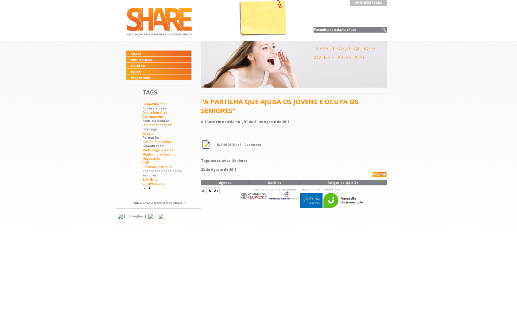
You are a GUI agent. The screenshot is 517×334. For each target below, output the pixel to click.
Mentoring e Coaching (159, 154)
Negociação (151, 158)
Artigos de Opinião (343, 183)
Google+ (136, 216)
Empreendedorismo (157, 125)
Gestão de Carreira (156, 142)
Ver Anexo (252, 145)
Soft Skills (149, 179)
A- (204, 191)
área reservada (368, 3)
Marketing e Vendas (157, 150)
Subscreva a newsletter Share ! (159, 203)
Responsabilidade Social (162, 171)
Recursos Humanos (157, 167)
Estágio (148, 133)
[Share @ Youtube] (150, 216)
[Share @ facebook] (161, 216)
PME (145, 163)
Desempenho (152, 117)
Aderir (136, 71)
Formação (150, 137)
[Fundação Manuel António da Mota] (311, 207)
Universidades (153, 184)
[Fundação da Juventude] (343, 207)
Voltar (379, 174)
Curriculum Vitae (154, 112)
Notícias (274, 183)
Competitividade (154, 104)
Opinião (138, 65)
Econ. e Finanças (156, 121)
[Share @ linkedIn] (120, 216)
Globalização (153, 146)
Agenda (225, 183)
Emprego (149, 129)
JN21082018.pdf (229, 145)
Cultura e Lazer (155, 108)
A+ (216, 191)
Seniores (149, 175)
